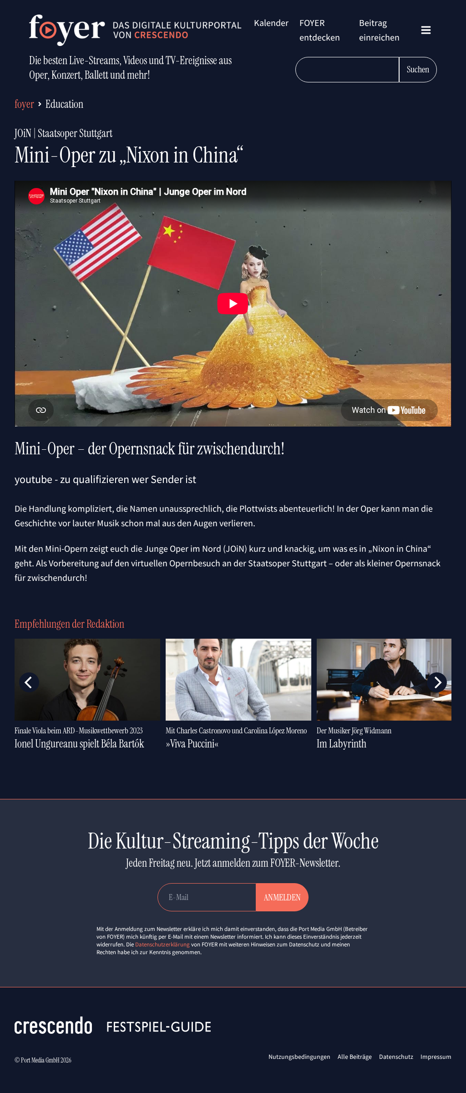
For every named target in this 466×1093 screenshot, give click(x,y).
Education (64, 104)
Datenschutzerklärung (162, 944)
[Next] (437, 682)
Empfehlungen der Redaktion (69, 624)
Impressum (435, 1056)
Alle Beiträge (355, 1056)
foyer (24, 104)
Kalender (271, 22)
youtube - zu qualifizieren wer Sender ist (105, 479)
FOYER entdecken (319, 30)
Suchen (418, 69)
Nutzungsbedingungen (299, 1056)
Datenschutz (396, 1056)
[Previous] (29, 682)
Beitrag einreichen (379, 30)
